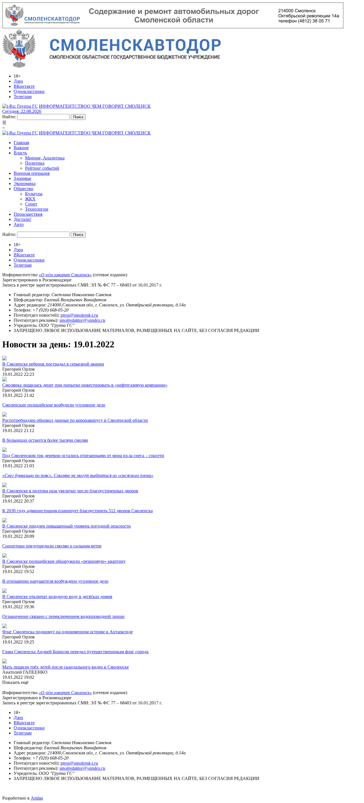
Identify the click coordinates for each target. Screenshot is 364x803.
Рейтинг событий (42, 168)
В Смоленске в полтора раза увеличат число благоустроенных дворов (70, 490)
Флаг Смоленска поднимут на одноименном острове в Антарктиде (67, 631)
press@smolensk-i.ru (79, 315)
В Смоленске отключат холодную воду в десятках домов (57, 596)
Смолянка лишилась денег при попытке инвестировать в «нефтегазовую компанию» (84, 385)
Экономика (25, 183)
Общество (23, 188)
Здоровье (22, 178)
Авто (19, 224)
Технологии (36, 209)
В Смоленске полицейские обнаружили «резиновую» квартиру (64, 561)
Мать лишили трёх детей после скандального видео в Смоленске (65, 667)
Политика (34, 163)
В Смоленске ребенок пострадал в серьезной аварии (53, 364)
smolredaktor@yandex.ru (82, 320)
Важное (21, 147)
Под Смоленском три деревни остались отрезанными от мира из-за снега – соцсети (83, 455)
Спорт (31, 204)
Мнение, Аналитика (45, 157)
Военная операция (31, 173)
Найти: (9, 116)
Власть (20, 152)
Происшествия (28, 214)
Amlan (37, 798)
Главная (21, 142)
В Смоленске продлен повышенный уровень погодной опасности (66, 526)
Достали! (22, 219)
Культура (33, 193)
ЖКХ (30, 198)
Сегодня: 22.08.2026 (21, 111)
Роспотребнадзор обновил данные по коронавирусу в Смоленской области (75, 420)
